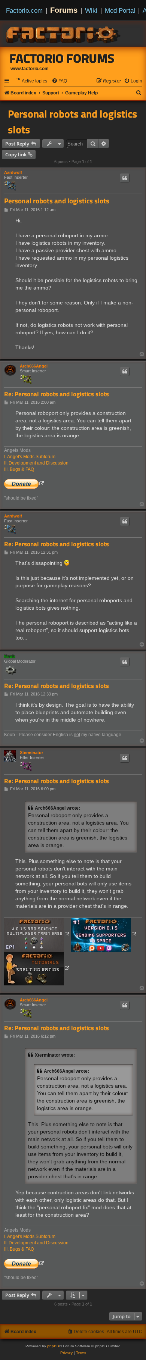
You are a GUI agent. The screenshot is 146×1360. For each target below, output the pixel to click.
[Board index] (63, 33)
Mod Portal (120, 10)
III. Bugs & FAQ (19, 469)
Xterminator (31, 752)
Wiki (91, 10)
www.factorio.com (29, 68)
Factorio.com (24, 10)
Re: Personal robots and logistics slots (56, 394)
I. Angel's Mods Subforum (29, 456)
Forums (63, 10)
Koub (9, 656)
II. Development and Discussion (36, 463)
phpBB (53, 1346)
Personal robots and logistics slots (72, 121)
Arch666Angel (34, 366)
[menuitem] (31, 81)
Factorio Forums (62, 58)
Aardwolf (13, 172)
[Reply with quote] (125, 177)
